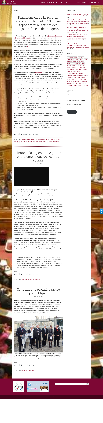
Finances (51, 139)
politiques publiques (30, 141)
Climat (85, 59)
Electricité (69, 65)
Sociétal (83, 77)
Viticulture (80, 85)
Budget (23, 139)
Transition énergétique (72, 83)
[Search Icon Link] (99, 2)
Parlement (19, 141)
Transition (84, 81)
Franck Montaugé (13, 2)
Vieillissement (21, 142)
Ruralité (43, 141)
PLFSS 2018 (34, 279)
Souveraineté (75, 79)
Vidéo (38, 279)
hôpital (15, 141)
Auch (77, 59)
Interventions (28, 279)
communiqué (80, 61)
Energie (74, 65)
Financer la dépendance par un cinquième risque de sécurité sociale (38, 156)
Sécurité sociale (52, 141)
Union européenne (82, 83)
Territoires (69, 81)
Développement (77, 63)
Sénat (85, 79)
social (57, 141)
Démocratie (27, 139)
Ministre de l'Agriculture (72, 73)
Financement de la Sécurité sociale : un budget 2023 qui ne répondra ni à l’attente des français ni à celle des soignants (38, 23)
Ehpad (47, 139)
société (15, 142)
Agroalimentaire (70, 59)
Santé (46, 141)
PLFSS (24, 141)
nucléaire (81, 73)
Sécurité (81, 79)
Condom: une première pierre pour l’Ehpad (38, 291)
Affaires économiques (72, 57)
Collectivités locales (71, 61)
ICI (28, 46)
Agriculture (80, 57)
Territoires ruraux (77, 81)
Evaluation (74, 67)
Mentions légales (52, 396)
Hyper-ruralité (78, 69)
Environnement (81, 65)
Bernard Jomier (39, 72)
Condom (23, 370)
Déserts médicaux (41, 139)
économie (86, 85)
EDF (83, 63)
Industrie (85, 69)
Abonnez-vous (71, 112)
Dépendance (34, 139)
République (69, 77)
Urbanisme (69, 85)
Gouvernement (57, 139)
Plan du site (59, 396)
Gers (30, 370)
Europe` (69, 67)
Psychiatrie (38, 141)
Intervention (69, 71)
